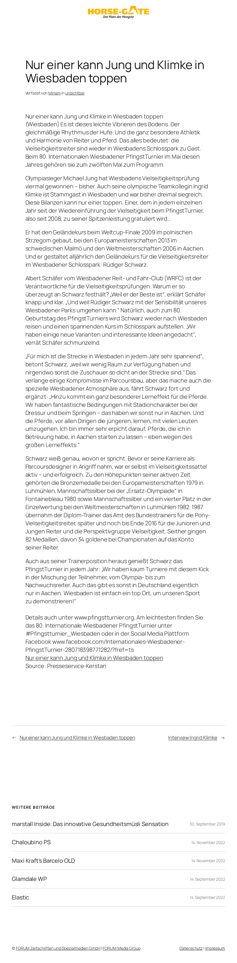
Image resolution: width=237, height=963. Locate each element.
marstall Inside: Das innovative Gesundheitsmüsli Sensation (90, 824)
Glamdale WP (29, 879)
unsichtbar (75, 93)
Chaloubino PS (31, 842)
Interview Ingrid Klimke (192, 737)
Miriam (54, 93)
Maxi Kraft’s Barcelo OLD (43, 861)
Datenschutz (191, 948)
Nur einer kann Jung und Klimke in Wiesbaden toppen (94, 658)
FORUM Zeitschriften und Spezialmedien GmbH (58, 948)
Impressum (215, 948)
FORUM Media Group (121, 948)
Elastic (20, 897)
